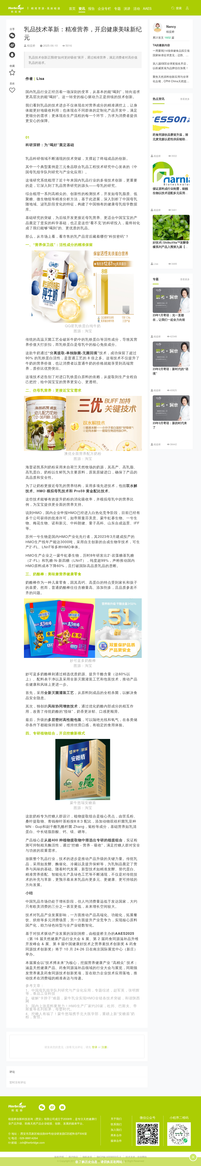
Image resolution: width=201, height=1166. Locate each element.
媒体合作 (116, 1141)
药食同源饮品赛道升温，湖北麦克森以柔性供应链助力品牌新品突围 (170, 138)
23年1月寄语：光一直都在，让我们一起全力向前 (169, 317)
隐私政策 (88, 1156)
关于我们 (116, 1119)
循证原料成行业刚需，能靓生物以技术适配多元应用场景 (170, 193)
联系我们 (116, 1124)
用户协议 (74, 1156)
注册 (104, 1047)
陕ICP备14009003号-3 (109, 1156)
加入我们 (116, 1130)
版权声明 (59, 1156)
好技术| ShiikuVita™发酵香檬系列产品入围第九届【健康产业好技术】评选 (171, 246)
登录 (94, 1047)
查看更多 (185, 98)
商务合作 (116, 1135)
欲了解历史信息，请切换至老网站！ (100, 1161)
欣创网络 (142, 1156)
